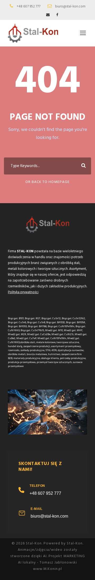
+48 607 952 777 (45, 493)
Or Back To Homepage (47, 182)
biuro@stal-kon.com (49, 516)
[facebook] (57, 15)
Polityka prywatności (23, 292)
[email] (48, 15)
